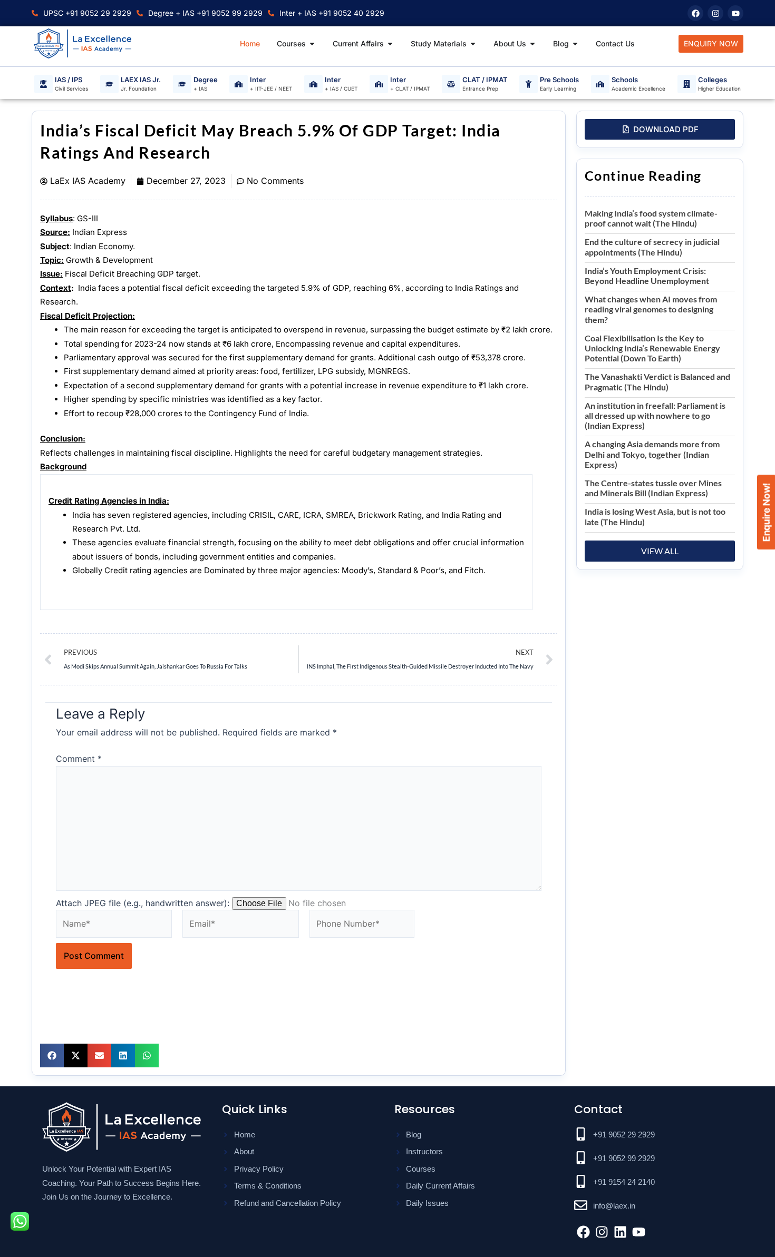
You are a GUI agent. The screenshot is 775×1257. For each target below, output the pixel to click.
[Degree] (182, 84)
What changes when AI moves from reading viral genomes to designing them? (651, 309)
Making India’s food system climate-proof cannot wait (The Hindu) (651, 218)
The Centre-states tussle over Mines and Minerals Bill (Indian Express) (653, 488)
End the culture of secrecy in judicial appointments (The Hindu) (652, 247)
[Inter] (238, 84)
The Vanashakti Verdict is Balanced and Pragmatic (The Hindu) (657, 381)
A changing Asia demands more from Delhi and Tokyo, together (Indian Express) (652, 454)
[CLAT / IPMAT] (451, 84)
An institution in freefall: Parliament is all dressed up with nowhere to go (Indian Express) (655, 415)
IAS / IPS (68, 80)
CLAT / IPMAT (485, 80)
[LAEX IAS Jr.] (109, 84)
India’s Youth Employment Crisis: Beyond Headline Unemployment (647, 276)
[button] (52, 1055)
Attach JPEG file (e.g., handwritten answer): (142, 903)
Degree (205, 80)
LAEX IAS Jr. (141, 80)
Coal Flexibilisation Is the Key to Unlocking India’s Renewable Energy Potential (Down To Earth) (652, 348)
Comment (79, 758)
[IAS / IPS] (43, 84)
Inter (258, 80)
